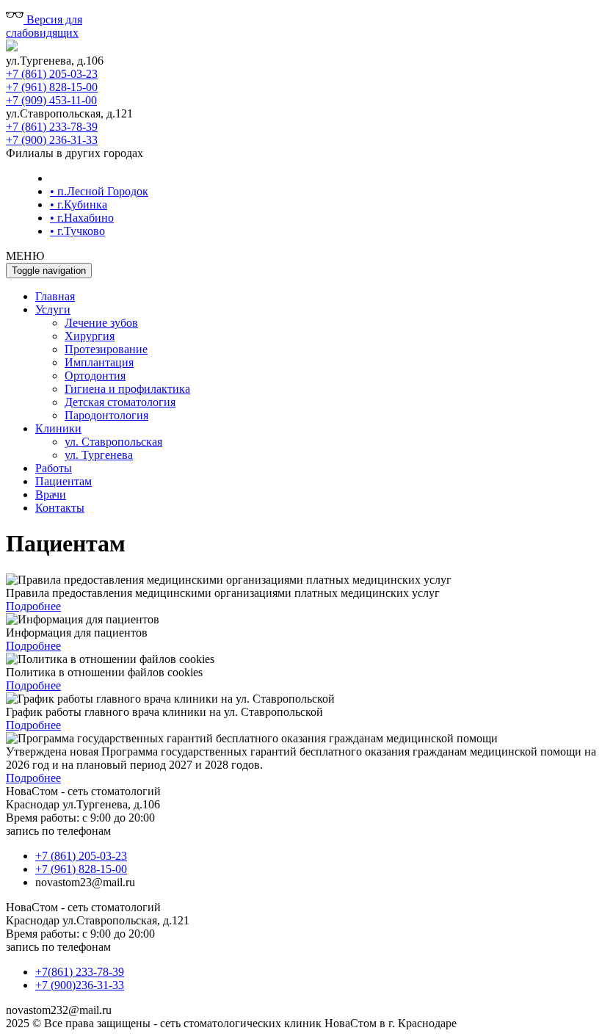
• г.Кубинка (78, 204)
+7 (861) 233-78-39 (52, 126)
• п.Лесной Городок (99, 191)
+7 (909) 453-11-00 (51, 100)
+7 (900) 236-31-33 (52, 140)
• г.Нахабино (82, 217)
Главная (55, 296)
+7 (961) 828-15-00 (52, 87)
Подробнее (33, 606)
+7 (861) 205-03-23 (52, 74)
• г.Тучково (77, 231)
